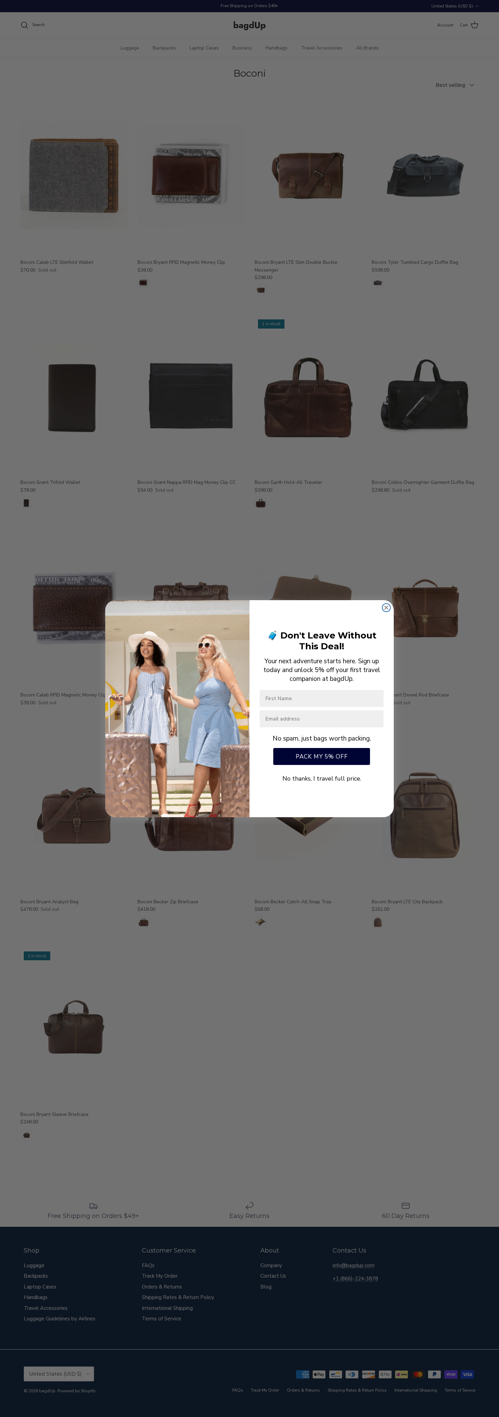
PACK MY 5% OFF (322, 757)
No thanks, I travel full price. (321, 778)
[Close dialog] (386, 608)
